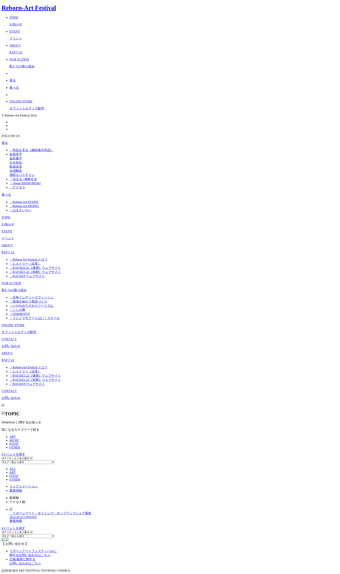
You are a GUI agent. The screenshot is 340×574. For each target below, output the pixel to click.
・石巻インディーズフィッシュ (31, 297)
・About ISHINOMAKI (25, 183)
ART (12, 436)
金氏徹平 (15, 158)
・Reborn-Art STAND (23, 202)
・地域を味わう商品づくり (28, 301)
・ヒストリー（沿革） (25, 263)
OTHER (14, 447)
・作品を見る (31, 150)
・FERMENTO (19, 314)
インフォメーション (23, 486)
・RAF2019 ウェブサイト (27, 276)
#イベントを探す (13, 454)
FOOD (13, 443)
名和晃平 (15, 154)
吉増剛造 (15, 170)
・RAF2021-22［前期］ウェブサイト (35, 272)
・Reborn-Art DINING (24, 206)
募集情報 (15, 490)
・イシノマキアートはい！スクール (34, 318)
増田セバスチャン (22, 175)
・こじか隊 (17, 309)
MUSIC (14, 440)
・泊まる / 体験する (23, 179)
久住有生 (15, 162)
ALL (12, 469)
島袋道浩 (15, 166)
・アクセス (17, 187)
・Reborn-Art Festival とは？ (28, 259)
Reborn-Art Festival (29, 7)
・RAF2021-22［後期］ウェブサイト (35, 267)
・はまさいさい (20, 210)
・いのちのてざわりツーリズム (31, 305)
